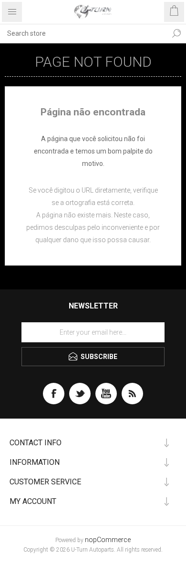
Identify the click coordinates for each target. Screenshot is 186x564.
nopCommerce (108, 540)
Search (176, 33)
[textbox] (83, 33)
